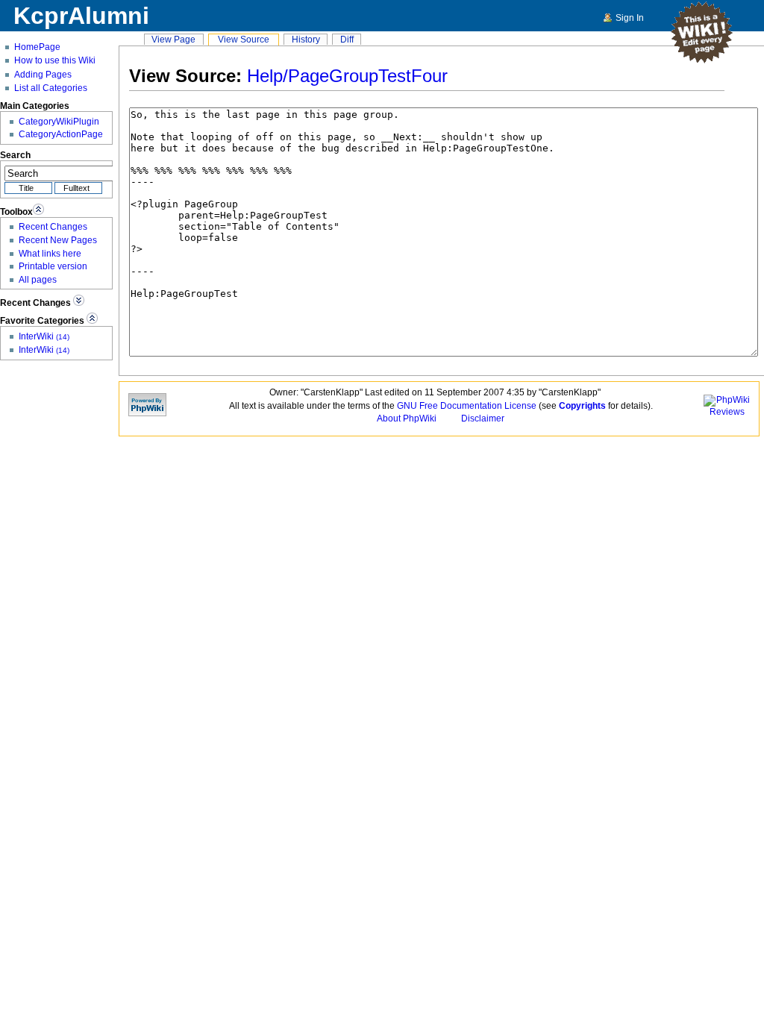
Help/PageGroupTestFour (347, 76)
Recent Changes (53, 226)
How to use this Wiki (55, 60)
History (306, 39)
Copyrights (582, 405)
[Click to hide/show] (38, 209)
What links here (50, 253)
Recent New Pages (58, 240)
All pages (38, 279)
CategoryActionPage (61, 134)
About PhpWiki (406, 418)
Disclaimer (482, 418)
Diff (347, 39)
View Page (173, 39)
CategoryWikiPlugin (59, 121)
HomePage (37, 47)
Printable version (53, 266)
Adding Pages (43, 74)
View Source (243, 39)
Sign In (629, 17)
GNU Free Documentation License (466, 405)
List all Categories (50, 88)
